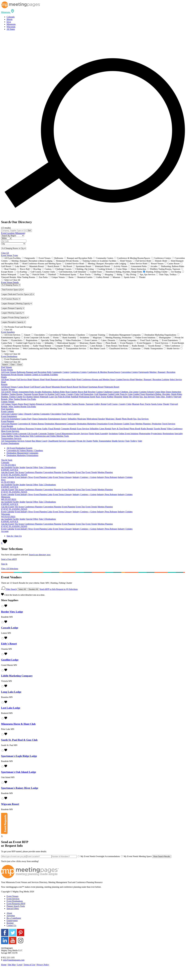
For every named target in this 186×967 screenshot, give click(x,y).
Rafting (110, 397)
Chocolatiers (55, 414)
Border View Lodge (12, 611)
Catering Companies (41, 414)
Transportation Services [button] (11, 438)
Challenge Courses (111, 392)
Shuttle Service (118, 441)
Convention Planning (52, 472)
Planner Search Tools (16, 906)
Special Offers (32, 467)
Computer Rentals (68, 428)
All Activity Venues (9, 392)
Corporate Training (46, 433)
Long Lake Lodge (11, 691)
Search (5, 365)
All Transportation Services (13, 441)
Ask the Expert (7, 472)
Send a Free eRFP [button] (9, 559)
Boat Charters (71, 392)
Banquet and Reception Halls (38, 372)
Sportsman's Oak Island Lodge (18, 772)
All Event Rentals (8, 428)
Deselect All (33, 589)
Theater (166, 404)
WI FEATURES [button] (8, 516)
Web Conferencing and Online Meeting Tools (49, 436)
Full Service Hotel (24, 379)
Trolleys (133, 441)
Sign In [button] (4, 564)
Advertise (11, 915)
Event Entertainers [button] (9, 416)
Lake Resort (46, 387)
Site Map (12, 964)
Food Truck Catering (71, 414)
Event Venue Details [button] (10, 282)
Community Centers (60, 372)
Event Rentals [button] (7, 426)
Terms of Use (29, 964)
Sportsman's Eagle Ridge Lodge (19, 756)
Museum (135, 404)
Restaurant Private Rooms (12, 374)
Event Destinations (15, 901)
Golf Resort (35, 387)
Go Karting (49, 394)
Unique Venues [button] (7, 401)
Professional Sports (87, 397)
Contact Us (11, 925)
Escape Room (38, 394)
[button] (7, 12)
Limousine (71, 441)
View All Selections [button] (9, 568)
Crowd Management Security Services (71, 433)
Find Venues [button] (6, 367)
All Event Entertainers (10, 419)
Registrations (168, 433)
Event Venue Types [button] (9, 255)
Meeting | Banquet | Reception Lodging (152, 379)
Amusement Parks (26, 392)
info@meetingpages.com (13, 960)
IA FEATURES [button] (8, 482)
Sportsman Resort (96, 387)
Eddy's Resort (9, 643)
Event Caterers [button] (7, 411)
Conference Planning (34, 472)
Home (3, 964)
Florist (91, 433)
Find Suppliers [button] (7, 409)
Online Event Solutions (128, 433)
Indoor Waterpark (40, 397)
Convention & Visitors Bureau (31, 424)
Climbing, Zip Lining (129, 392)
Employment (12, 920)
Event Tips (80, 472)
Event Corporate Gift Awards (25, 433)
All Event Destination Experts (19, 448)
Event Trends (91, 472)
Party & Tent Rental (120, 428)
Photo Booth (127, 419)
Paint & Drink (64, 397)
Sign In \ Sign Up (14, 536)
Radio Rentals (147, 428)
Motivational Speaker (96, 419)
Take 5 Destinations (47, 467)
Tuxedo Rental (160, 428)
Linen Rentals (105, 428)
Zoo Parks (31, 399)
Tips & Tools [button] (6, 460)
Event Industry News (24, 477)
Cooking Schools (146, 392)
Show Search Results (161, 856)
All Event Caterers (9, 414)
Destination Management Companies (60, 424)
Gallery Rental (100, 404)
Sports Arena (156, 404)
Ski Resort (83, 387)
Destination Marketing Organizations (22, 455)
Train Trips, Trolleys (164, 397)
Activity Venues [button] (8, 389)
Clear (12, 365)
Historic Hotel (39, 379)
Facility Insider (19, 467)
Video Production (21, 436)
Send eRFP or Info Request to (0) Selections (59, 589)
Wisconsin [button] (5, 514)
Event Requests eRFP (16, 903)
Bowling (91, 392)
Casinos (99, 392)
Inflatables (72, 419)
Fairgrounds (143, 372)
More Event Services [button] (10, 431)
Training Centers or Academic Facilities (41, 374)
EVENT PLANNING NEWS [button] (14, 475)
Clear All (5, 253)
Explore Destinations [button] (10, 443)
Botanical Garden (43, 404)
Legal (19, 964)
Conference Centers (78, 372)
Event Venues (12, 896)
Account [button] (4, 531)
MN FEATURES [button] (8, 499)
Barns (20, 404)
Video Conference (174, 428)
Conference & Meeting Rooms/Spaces (103, 372)
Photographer (145, 433)
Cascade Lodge (9, 627)
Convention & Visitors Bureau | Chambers (25, 450)
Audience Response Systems (29, 428)
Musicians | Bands (113, 419)
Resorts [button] (4, 384)
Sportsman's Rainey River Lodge (19, 788)
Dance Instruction (173, 392)
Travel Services (168, 424)
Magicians (81, 419)
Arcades (38, 392)
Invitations (113, 433)
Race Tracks (101, 397)
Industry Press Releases (107, 477)
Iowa (9, 22)
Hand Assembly (101, 433)
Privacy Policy (43, 964)
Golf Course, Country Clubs (67, 394)
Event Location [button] (13, 233)
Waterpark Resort (111, 387)
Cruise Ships (159, 392)
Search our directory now (40, 554)
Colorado (11, 17)
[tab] (93, 11)
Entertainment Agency (57, 419)
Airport (28, 441)
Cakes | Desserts (25, 414)
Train (127, 441)
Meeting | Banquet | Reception (162, 372)
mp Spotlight (6, 467)
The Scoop (19, 472)
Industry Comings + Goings (85, 477)
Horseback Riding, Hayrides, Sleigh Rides (164, 394)
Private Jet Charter (84, 441)
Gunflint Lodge (9, 659)
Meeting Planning (105, 472)
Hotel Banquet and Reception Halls (60, 379)
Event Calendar (7, 477)
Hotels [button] (4, 377)
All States (11, 29)
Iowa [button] (3, 480)
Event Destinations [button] (9, 356)
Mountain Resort (59, 387)
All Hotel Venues (8, 379)
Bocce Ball (82, 392)
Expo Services (83, 428)
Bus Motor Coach (39, 441)
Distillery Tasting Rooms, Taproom (16, 394)
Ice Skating (28, 397)
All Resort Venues (9, 387)
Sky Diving (134, 397)
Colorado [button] (5, 462)
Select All (22, 589)
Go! (29, 230)
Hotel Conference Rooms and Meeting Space (95, 379)
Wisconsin (11, 27)
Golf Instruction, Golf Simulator (93, 394)
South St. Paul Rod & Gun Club (19, 739)
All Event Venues (8, 372)
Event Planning (68, 472)
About (9, 913)
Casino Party (26, 419)
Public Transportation (102, 441)
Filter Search (11, 589)
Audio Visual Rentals (51, 428)
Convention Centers (129, 372)
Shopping (118, 397)
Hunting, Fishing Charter (12, 397)
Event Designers (115, 424)
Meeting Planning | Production (148, 424)
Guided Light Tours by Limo (120, 394)
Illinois (9, 19)
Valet (140, 441)
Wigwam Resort (10, 804)
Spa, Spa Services (147, 397)
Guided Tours (139, 394)
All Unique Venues (9, 404)
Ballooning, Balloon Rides (53, 392)
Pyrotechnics (156, 433)
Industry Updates (125, 477)
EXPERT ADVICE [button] (9, 470)
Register (10, 923)
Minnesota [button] (5, 497)
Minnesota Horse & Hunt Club (18, 723)
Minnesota (11, 24)
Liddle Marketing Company (17, 675)
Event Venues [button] (7, 369)
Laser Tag (53, 397)
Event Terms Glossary (62, 477)
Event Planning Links (43, 477)
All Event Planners (9, 424)
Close (19, 365)
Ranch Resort (72, 387)
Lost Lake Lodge (10, 707)
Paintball (74, 397)
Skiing (125, 397)
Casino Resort (23, 387)
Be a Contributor (14, 918)
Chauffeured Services (57, 441)
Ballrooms (21, 372)
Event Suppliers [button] (8, 332)
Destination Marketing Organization (92, 424)
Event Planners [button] (7, 421)
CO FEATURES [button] (8, 465)
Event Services (13, 899)
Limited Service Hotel (125, 379)
